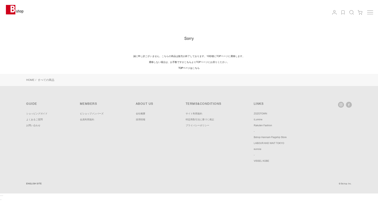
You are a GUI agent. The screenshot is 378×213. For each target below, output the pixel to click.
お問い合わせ (33, 125)
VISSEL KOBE (261, 161)
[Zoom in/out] (2, 195)
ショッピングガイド (36, 113)
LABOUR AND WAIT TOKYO (269, 143)
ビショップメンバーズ (92, 113)
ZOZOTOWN (260, 113)
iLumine (258, 119)
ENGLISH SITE (34, 183)
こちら (187, 62)
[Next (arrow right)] (1, 199)
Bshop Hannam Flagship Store (270, 137)
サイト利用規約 (194, 113)
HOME (30, 79)
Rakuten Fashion (263, 125)
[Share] (1, 195)
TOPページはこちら (189, 68)
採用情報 (140, 119)
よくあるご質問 (34, 119)
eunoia (257, 149)
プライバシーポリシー (197, 125)
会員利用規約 (87, 119)
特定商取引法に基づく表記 (200, 119)
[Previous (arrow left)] (0, 199)
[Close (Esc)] (0, 195)
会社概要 (140, 113)
